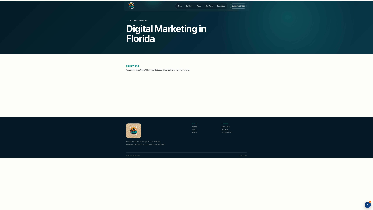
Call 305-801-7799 (238, 6)
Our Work (209, 6)
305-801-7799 (225, 126)
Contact (194, 132)
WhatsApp (224, 129)
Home (180, 6)
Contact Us (221, 6)
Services (189, 6)
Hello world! (132, 65)
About (199, 6)
